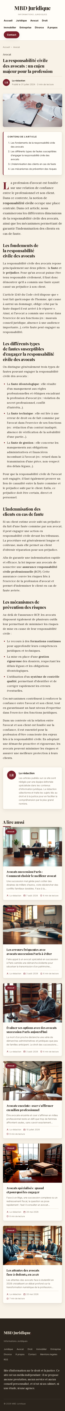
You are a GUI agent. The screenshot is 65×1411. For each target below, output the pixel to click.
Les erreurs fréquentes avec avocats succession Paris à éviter (29, 951)
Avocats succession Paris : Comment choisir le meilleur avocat (31, 874)
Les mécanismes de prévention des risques (34, 169)
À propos (52, 27)
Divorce (39, 27)
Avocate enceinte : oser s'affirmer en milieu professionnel (29, 1108)
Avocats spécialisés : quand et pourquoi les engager (25, 1190)
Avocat (34, 20)
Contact (11, 34)
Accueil (8, 20)
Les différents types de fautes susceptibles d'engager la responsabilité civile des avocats (33, 155)
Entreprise (25, 27)
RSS (6, 1359)
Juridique (21, 20)
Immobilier (10, 27)
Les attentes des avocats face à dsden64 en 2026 (22, 1272)
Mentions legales (48, 1354)
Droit (45, 20)
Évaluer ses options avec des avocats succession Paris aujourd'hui (31, 1030)
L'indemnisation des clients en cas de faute (33, 164)
